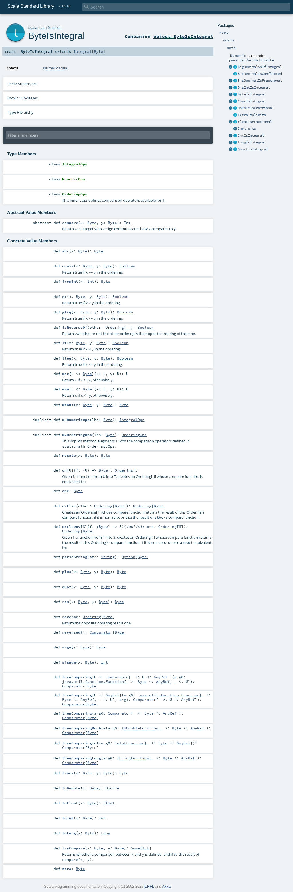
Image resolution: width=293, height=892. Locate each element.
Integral (82, 51)
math (42, 27)
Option (128, 556)
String (108, 556)
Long (105, 833)
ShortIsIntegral (253, 149)
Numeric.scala (55, 68)
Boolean (127, 266)
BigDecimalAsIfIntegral (260, 67)
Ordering (115, 327)
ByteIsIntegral (252, 94)
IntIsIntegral (251, 135)
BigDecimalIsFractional (260, 81)
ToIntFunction (129, 743)
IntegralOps (131, 419)
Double (112, 788)
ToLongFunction (133, 758)
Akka (166, 886)
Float (109, 803)
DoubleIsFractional (256, 108)
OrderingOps (134, 434)
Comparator (101, 632)
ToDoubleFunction (140, 728)
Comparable (117, 677)
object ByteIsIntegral (183, 36)
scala (32, 27)
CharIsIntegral (252, 101)
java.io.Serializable (251, 60)
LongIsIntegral (252, 142)
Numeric (55, 27)
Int (127, 222)
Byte (98, 51)
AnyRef (160, 677)
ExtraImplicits (252, 115)
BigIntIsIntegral (254, 87)
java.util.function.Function (93, 681)
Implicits (247, 129)
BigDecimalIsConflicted (260, 74)
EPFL (149, 886)
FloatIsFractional (255, 122)
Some (135, 848)
